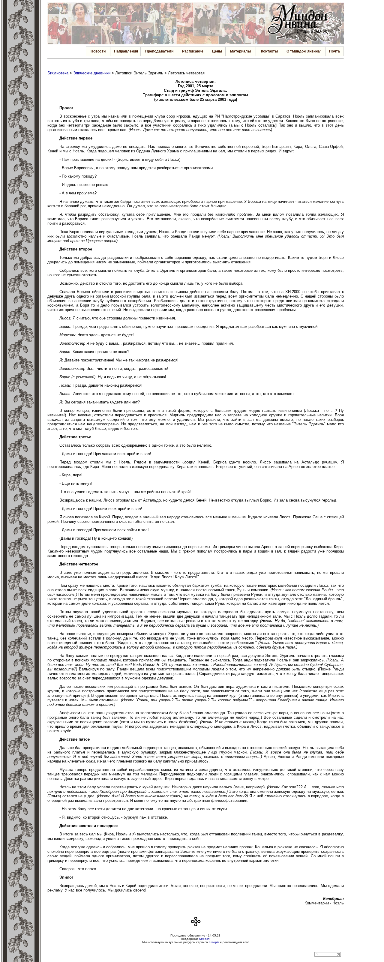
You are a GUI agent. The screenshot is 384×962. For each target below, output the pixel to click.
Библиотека (57, 73)
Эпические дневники (91, 73)
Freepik (214, 942)
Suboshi (204, 938)
